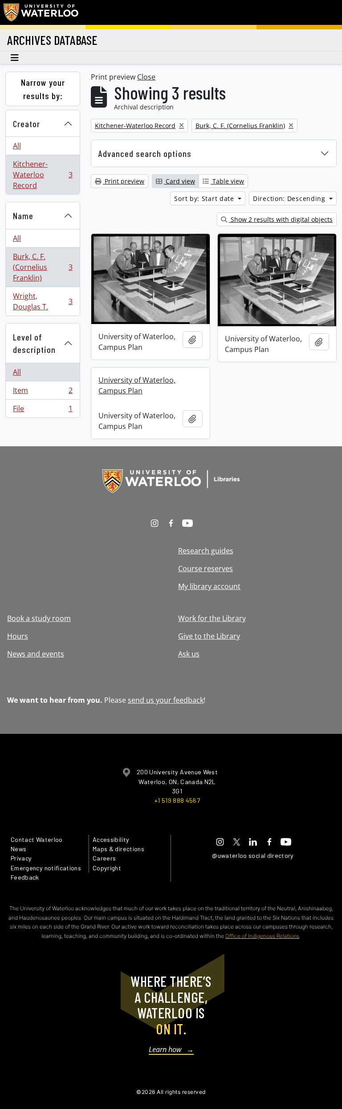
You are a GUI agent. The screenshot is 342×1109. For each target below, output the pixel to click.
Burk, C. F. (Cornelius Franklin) (42, 267)
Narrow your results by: (43, 89)
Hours (17, 636)
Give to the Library (209, 636)
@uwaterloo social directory (253, 855)
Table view (227, 181)
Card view (179, 181)
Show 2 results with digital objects (281, 219)
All (17, 146)
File (42, 410)
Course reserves (205, 568)
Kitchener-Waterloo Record (42, 174)
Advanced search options (144, 153)
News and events (35, 654)
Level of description (34, 343)
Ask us (189, 654)
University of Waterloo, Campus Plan (136, 385)
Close (146, 77)
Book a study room (39, 618)
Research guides (205, 551)
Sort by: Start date (205, 198)
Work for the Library (212, 618)
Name (23, 215)
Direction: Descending (290, 198)
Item (42, 392)
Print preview (123, 181)
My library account (209, 586)
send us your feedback (166, 700)
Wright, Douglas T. (42, 301)
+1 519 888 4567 (177, 800)
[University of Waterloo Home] (41, 12)
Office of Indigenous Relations (262, 936)
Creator (26, 123)
